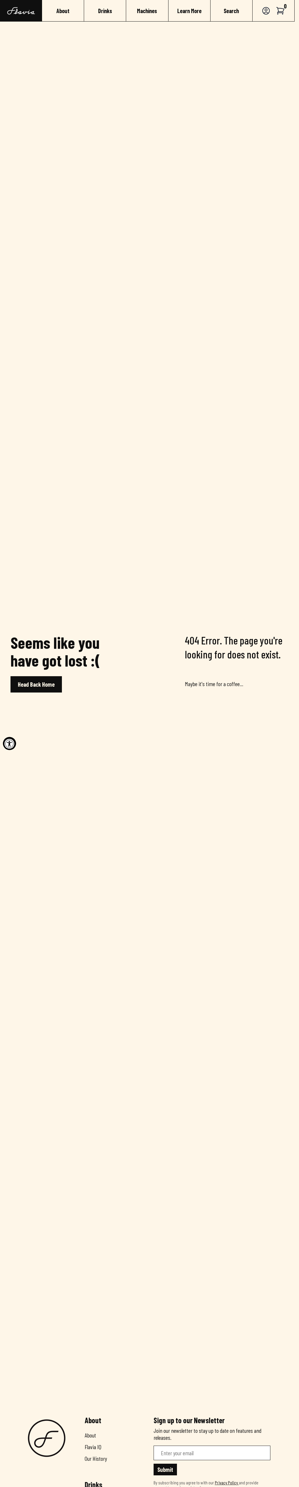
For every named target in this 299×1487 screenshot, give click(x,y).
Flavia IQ (93, 1446)
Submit (165, 1469)
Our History (96, 1458)
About (62, 10)
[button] (281, 10)
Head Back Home (36, 684)
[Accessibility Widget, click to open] (9, 743)
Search (231, 10)
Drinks (105, 10)
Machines (147, 10)
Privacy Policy (227, 1482)
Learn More (189, 10)
